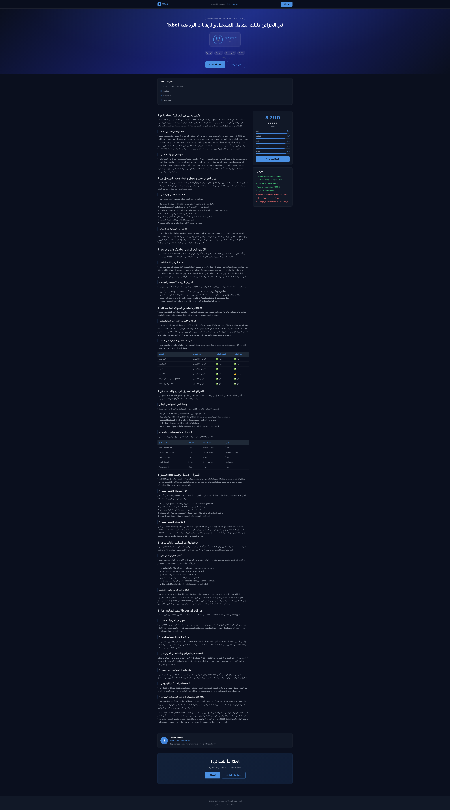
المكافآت (166, 91)
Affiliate (232, 805)
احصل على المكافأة (233, 775)
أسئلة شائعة (167, 100)
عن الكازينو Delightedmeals (173, 86)
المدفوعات (167, 95)
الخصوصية (223, 805)
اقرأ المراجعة (236, 64)
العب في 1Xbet (215, 64)
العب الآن (287, 4)
